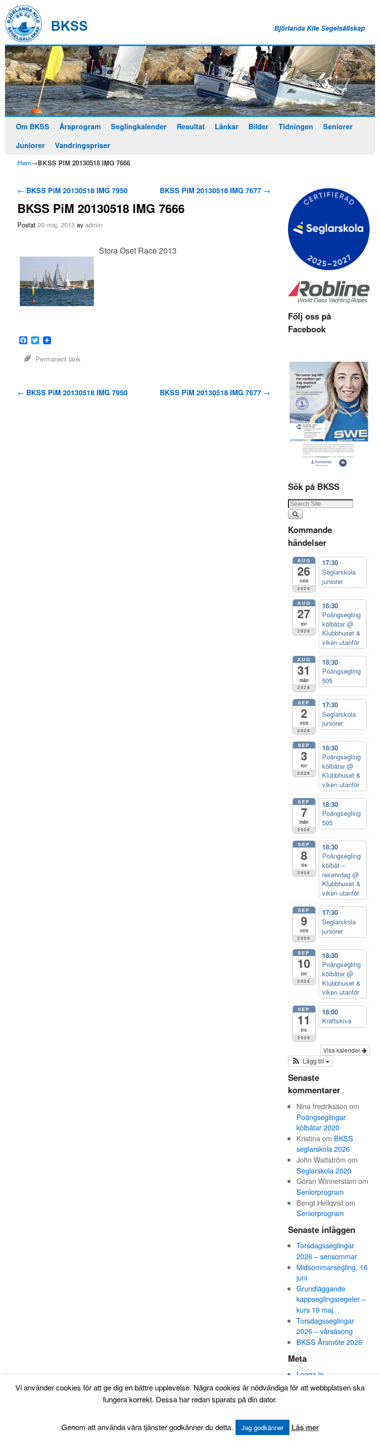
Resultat (191, 126)
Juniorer (30, 145)
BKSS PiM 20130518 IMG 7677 (215, 190)
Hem (24, 162)
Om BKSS (32, 126)
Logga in (310, 1374)
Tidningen (296, 126)
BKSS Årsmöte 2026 (329, 1341)
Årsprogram (80, 126)
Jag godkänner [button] (262, 1427)
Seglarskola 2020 (323, 1170)
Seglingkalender (139, 126)
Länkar (226, 126)
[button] (310, 1061)
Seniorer (338, 126)
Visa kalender (342, 1050)
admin (93, 224)
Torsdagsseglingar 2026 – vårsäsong (325, 1325)
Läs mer (305, 1427)
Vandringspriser (82, 145)
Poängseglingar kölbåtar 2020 (321, 1122)
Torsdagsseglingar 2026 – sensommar (326, 1250)
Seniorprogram (320, 1191)
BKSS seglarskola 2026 (324, 1143)
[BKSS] (190, 81)
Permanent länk (58, 359)
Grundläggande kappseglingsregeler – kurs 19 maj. (331, 1299)
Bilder (258, 126)
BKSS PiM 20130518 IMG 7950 (72, 190)
